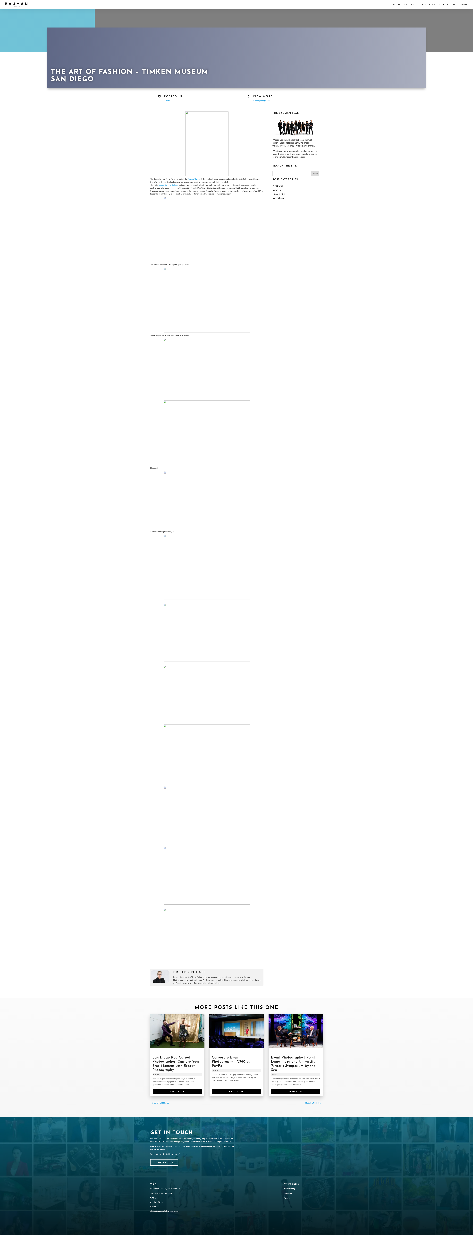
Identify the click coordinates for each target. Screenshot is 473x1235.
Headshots (279, 194)
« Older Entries (159, 1103)
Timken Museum (194, 179)
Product (277, 186)
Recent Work (427, 4)
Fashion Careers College (168, 185)
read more (177, 1091)
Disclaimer (288, 1193)
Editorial (278, 198)
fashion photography (261, 101)
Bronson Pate (189, 972)
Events (167, 101)
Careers (287, 1198)
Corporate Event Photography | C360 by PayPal (231, 1062)
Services (409, 4)
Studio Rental (447, 4)
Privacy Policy (289, 1188)
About (396, 4)
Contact (464, 4)
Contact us (164, 1162)
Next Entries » (314, 1103)
